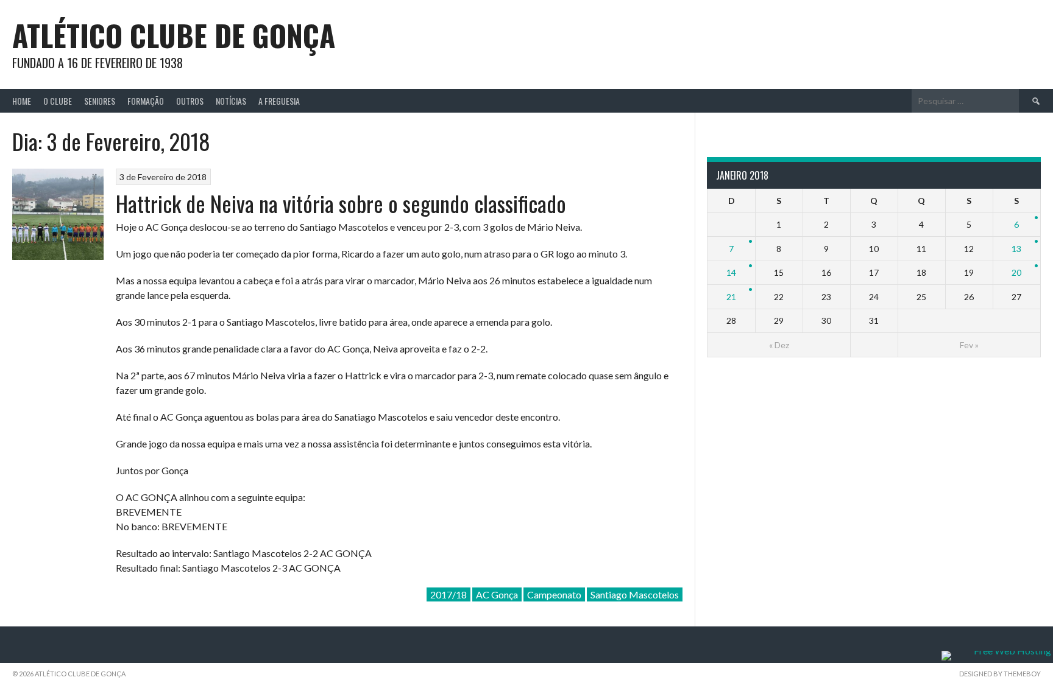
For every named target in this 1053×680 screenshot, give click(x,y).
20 (1016, 272)
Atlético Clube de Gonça (173, 35)
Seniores (99, 100)
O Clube (57, 100)
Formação (145, 100)
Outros (190, 100)
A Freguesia (279, 100)
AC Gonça (497, 594)
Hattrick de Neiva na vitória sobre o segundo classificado (341, 203)
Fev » (969, 345)
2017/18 (448, 594)
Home (21, 100)
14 (731, 272)
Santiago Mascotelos (634, 594)
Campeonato (554, 594)
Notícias (231, 100)
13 (1016, 249)
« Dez (779, 345)
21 (731, 297)
